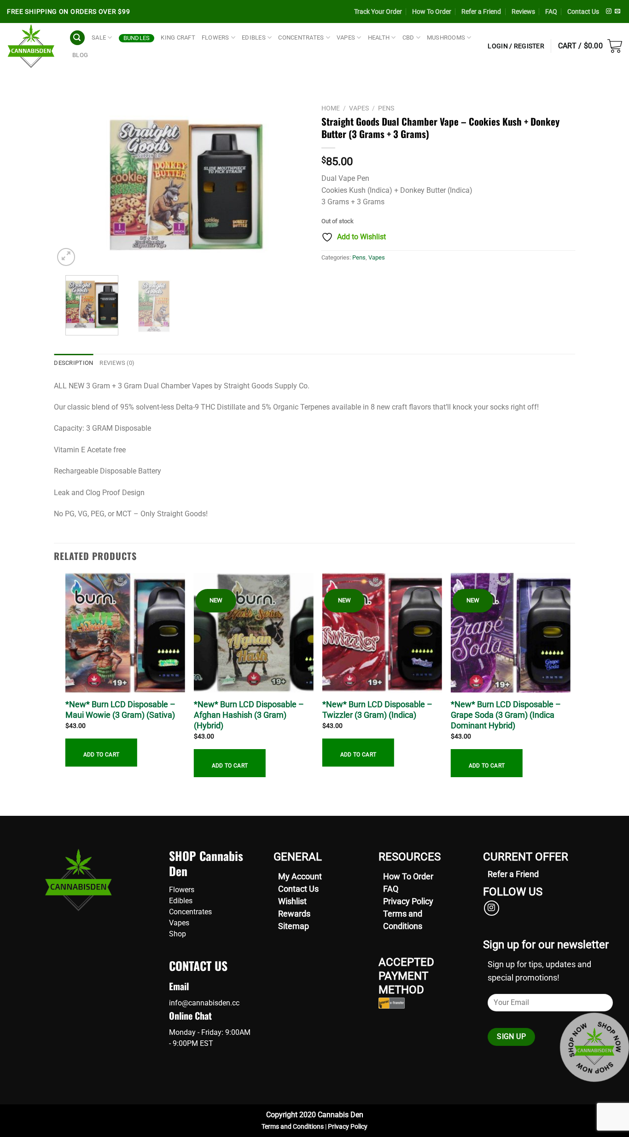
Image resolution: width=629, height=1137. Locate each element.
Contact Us (583, 11)
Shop (177, 933)
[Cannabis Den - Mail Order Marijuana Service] (31, 46)
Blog (80, 55)
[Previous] (71, 184)
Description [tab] (73, 362)
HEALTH (379, 37)
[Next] (291, 184)
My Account (300, 876)
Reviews (523, 11)
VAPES (346, 37)
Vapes (359, 108)
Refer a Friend (481, 11)
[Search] (77, 38)
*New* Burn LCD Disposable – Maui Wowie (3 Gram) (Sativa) (120, 709)
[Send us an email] (617, 11)
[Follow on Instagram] (609, 11)
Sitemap (293, 926)
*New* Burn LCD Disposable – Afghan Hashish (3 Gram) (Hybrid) (249, 715)
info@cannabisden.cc (204, 1002)
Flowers (181, 889)
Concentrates (190, 911)
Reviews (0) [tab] (116, 362)
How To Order (431, 11)
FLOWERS (215, 37)
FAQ (551, 11)
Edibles (180, 900)
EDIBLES (254, 37)
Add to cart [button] (101, 754)
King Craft (178, 37)
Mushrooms (446, 37)
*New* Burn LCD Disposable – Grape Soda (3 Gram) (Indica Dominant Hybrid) (506, 715)
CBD (408, 37)
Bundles (136, 38)
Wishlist (292, 901)
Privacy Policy (408, 901)
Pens (386, 108)
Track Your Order (378, 11)
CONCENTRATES (301, 37)
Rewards (294, 913)
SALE (99, 37)
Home (330, 108)
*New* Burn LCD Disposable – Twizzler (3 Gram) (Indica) (377, 709)
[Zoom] (66, 257)
